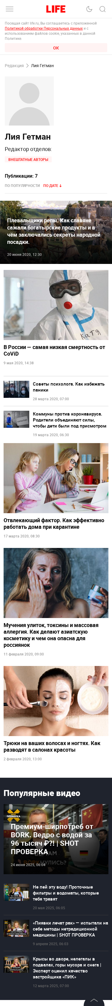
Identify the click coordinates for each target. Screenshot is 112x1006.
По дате (50, 185)
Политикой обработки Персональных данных (44, 28)
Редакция (14, 65)
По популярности (22, 185)
